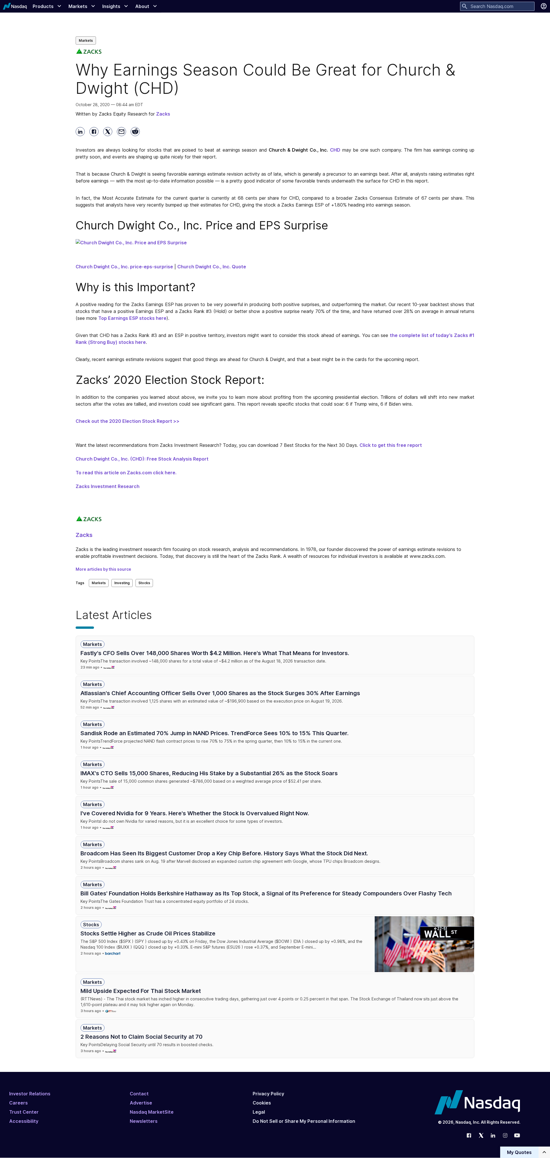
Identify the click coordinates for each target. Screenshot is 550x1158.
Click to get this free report (391, 445)
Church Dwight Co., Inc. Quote (211, 266)
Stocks (144, 583)
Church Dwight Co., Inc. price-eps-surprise (124, 266)
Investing (122, 583)
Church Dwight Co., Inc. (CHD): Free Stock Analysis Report (142, 459)
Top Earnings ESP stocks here (132, 318)
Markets (86, 40)
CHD (335, 150)
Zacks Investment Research (108, 486)
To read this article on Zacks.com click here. (126, 472)
